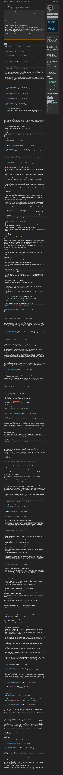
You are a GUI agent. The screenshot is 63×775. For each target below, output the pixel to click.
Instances (45, 773)
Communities (12, 1)
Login (54, 1)
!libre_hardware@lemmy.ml (53, 83)
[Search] (52, 1)
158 (12, 8)
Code (51, 773)
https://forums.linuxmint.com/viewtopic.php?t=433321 (15, 298)
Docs (49, 773)
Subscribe (52, 14)
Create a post (52, 16)
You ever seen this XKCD (8, 108)
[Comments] (9, 6)
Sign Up (57, 1)
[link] (15, 9)
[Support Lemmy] (28, 1)
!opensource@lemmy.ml (53, 80)
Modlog (54, 103)
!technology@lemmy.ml (52, 82)
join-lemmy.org (55, 773)
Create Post (18, 1)
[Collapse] (5, 46)
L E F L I (7, 1)
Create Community (24, 1)
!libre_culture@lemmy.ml (53, 81)
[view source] (18, 8)
